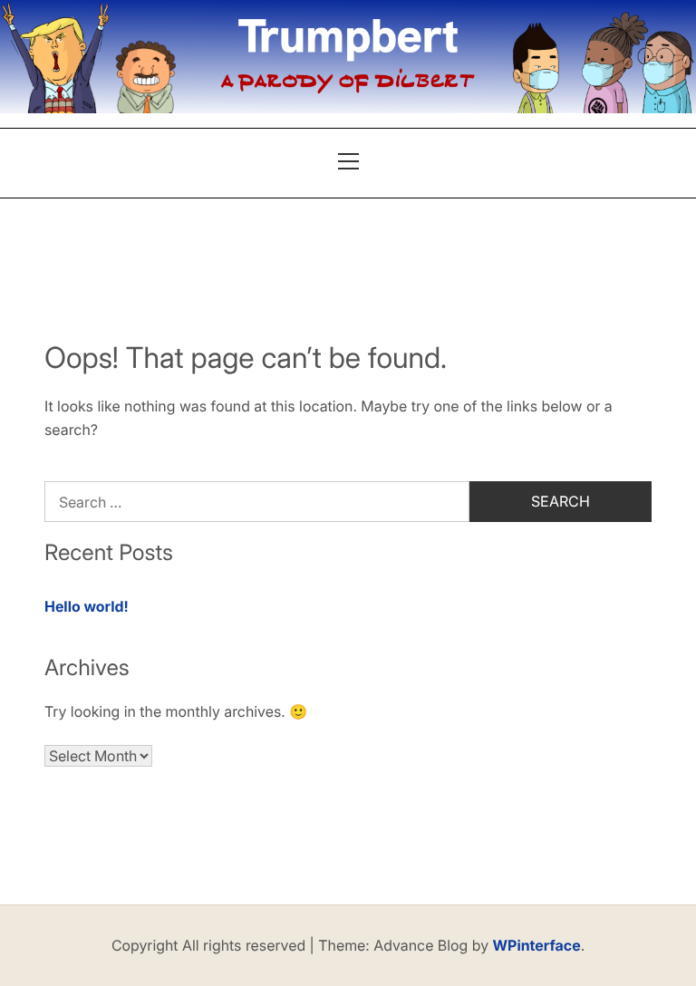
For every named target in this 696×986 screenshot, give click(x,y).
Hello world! (86, 606)
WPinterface (537, 945)
